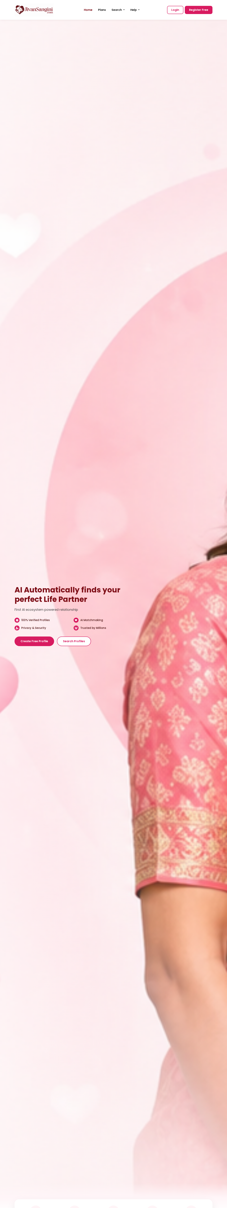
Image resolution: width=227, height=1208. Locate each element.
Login (175, 10)
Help (133, 10)
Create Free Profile (34, 641)
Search (117, 10)
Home (88, 10)
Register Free (198, 10)
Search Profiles (74, 641)
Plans (102, 10)
